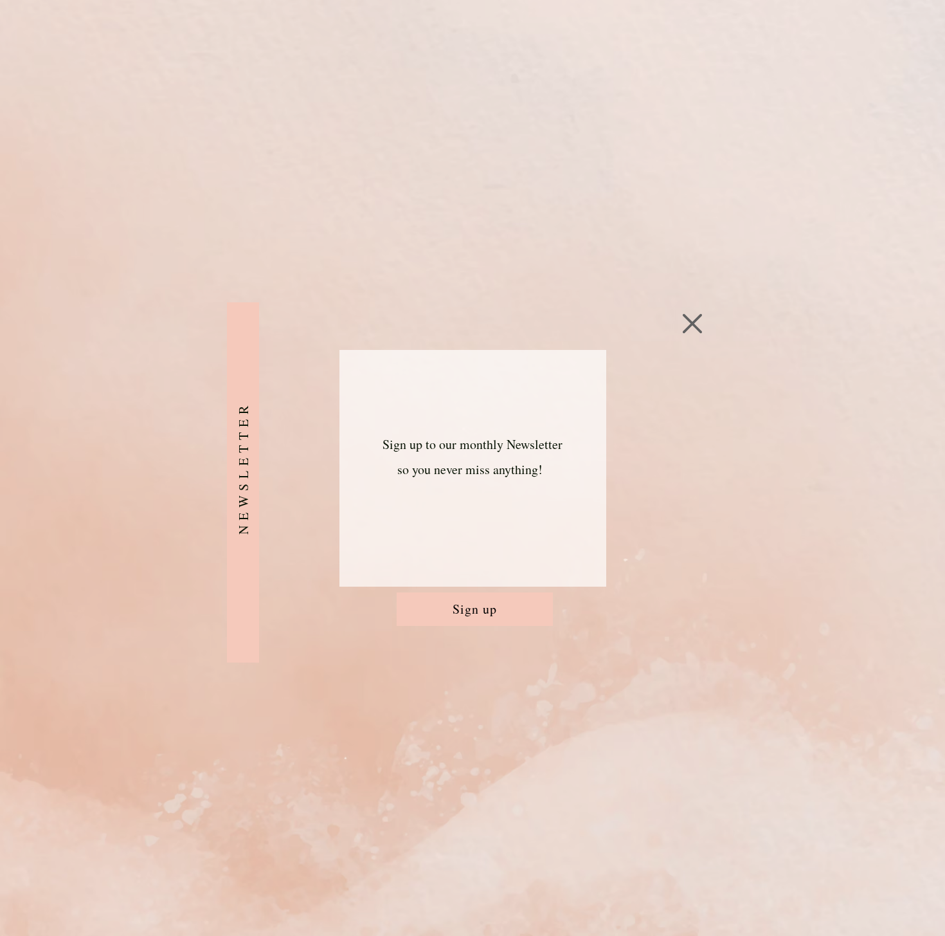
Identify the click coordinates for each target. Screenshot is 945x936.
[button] (692, 323)
